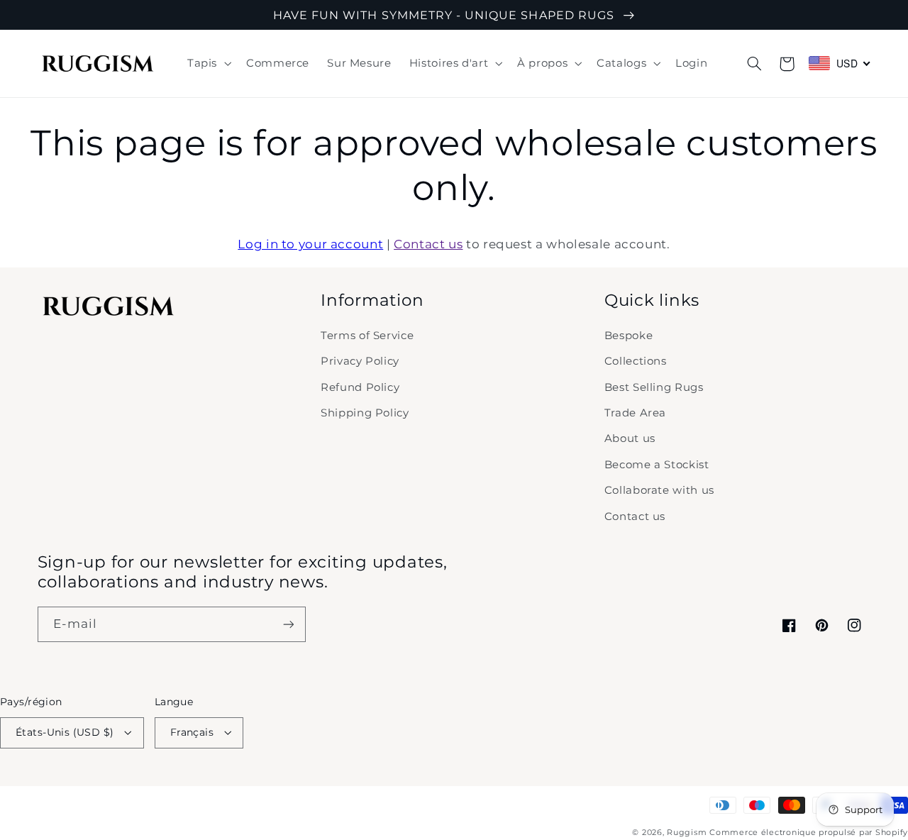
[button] (207, 63)
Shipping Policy (365, 413)
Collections (635, 361)
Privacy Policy (360, 361)
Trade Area (635, 413)
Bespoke (628, 335)
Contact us (428, 244)
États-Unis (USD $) (65, 732)
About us (629, 438)
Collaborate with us (659, 490)
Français (192, 732)
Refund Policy (360, 387)
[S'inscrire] (288, 624)
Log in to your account (310, 244)
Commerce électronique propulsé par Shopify (808, 832)
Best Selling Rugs (654, 387)
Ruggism (687, 832)
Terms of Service (367, 335)
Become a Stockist (656, 464)
